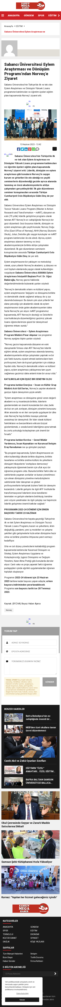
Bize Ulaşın (8, 957)
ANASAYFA (14, 15)
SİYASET (34, 938)
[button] (59, 15)
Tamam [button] (22, 1000)
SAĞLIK (6, 942)
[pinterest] (30, 150)
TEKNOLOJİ (8, 934)
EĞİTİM (52, 15)
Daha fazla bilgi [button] (22, 994)
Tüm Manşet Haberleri (13, 954)
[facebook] (19, 150)
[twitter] (22, 150)
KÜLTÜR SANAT (10, 938)
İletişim (33, 954)
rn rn (29, 103)
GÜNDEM (29, 15)
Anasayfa (8, 26)
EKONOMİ (34, 934)
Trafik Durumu (36, 957)
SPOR (41, 15)
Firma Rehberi (36, 961)
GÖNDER (49, 682)
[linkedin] (26, 150)
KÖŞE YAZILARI (37, 942)
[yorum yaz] (37, 150)
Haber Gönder (9, 961)
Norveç (9, 610)
